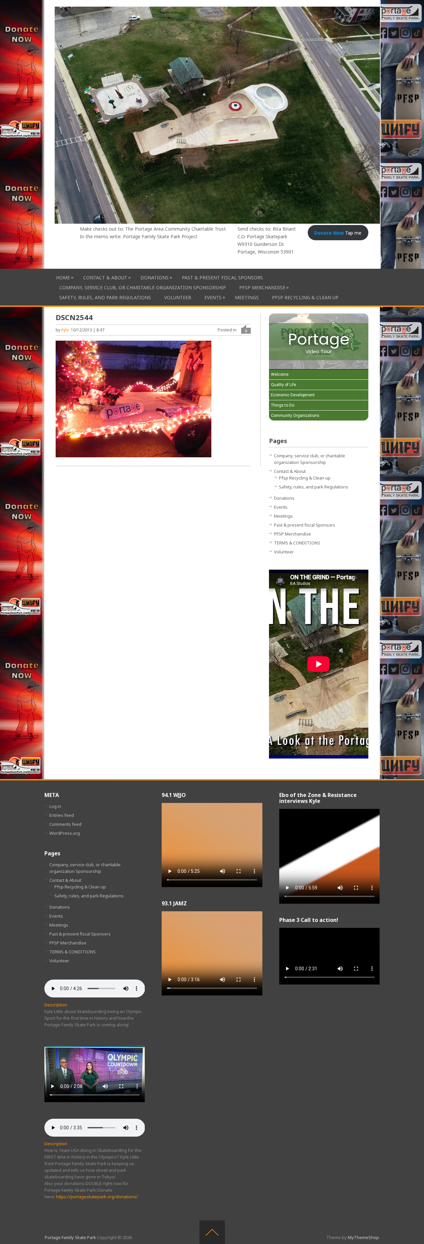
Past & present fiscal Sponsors (222, 277)
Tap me (337, 233)
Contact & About (105, 277)
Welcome (280, 374)
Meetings (247, 297)
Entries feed (61, 815)
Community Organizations (295, 415)
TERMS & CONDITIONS (297, 543)
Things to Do (282, 405)
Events (213, 297)
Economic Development (293, 395)
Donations (154, 277)
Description (55, 1005)
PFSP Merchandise (262, 287)
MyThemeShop (363, 1237)
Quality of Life (283, 384)
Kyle (65, 330)
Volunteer (177, 297)
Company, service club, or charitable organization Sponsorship (142, 287)
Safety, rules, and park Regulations (105, 297)
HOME (63, 277)
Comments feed (65, 824)
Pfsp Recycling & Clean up (305, 297)
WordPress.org (64, 833)
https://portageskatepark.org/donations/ (97, 1197)
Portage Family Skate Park (70, 1237)
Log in (55, 806)
